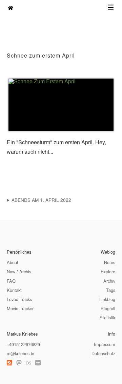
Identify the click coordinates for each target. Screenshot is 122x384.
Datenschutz (103, 353)
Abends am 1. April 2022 (41, 199)
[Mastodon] (19, 362)
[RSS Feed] (9, 362)
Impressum (104, 344)
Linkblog (107, 299)
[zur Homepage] (10, 8)
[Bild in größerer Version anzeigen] (61, 105)
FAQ (11, 281)
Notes (109, 262)
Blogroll (108, 308)
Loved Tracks (19, 299)
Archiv (25, 271)
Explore (108, 271)
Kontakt (14, 290)
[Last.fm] (28, 362)
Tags (110, 290)
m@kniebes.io (20, 353)
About (12, 262)
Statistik (107, 317)
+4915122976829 (23, 344)
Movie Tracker (20, 308)
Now (11, 271)
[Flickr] (38, 362)
